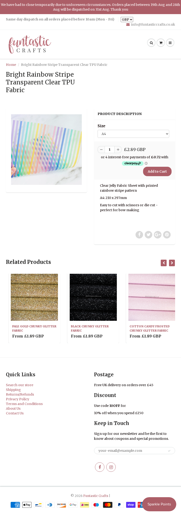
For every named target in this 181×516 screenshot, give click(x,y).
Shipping (13, 390)
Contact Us (15, 413)
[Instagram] (111, 467)
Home (11, 65)
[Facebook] (99, 467)
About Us (13, 408)
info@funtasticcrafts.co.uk (153, 24)
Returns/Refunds (20, 394)
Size (101, 126)
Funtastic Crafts (95, 496)
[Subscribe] (169, 451)
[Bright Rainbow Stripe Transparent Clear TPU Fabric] (46, 150)
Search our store (19, 385)
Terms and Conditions (24, 404)
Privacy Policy (17, 399)
